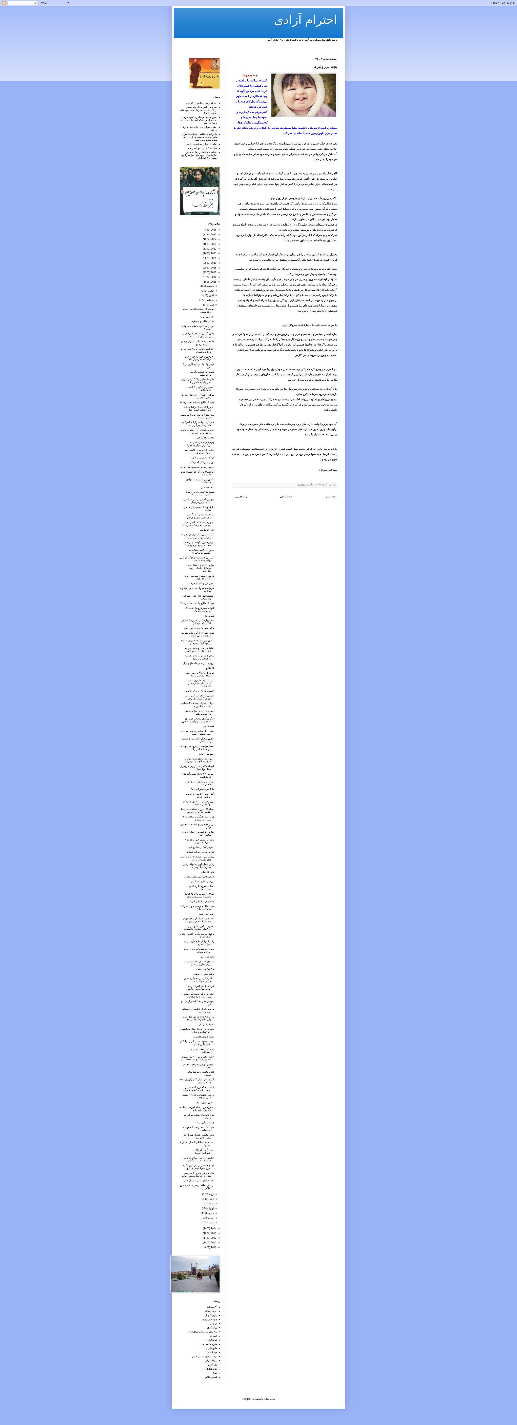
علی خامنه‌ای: (207, 872)
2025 (213, 234)
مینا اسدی (212, 1352)
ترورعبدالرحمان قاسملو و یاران (198, 663)
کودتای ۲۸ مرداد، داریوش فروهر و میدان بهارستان (197, 767)
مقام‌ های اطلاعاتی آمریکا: (201, 901)
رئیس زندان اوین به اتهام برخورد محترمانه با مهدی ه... (198, 866)
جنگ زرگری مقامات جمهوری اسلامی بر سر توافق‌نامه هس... (197, 720)
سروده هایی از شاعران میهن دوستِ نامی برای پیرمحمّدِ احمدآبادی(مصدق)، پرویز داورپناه (198, 120)
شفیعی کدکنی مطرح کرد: (201, 847)
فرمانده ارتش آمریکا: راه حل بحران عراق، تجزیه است (200, 987)
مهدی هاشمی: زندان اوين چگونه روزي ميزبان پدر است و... (198, 1167)
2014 (213, 1228)
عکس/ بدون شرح (205, 1102)
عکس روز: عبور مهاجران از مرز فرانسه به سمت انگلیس (198, 1159)
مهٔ (212, 1203)
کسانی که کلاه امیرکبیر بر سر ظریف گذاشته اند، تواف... (199, 697)
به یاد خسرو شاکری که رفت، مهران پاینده (199, 887)
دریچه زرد (212, 1323)
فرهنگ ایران (211, 1340)
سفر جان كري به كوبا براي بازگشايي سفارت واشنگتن (199, 927)
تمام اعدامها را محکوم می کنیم (201, 144)
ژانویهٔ (211, 1222)
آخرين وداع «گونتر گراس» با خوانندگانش (200, 388)
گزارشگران (211, 1368)
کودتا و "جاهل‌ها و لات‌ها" (202, 457)
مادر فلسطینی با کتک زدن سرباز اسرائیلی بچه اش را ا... (197, 381)
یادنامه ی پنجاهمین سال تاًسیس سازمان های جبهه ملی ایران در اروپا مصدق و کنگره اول (199, 155)
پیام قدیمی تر (240, 496)
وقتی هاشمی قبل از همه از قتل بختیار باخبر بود (198, 1136)
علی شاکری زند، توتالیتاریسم (202, 148)
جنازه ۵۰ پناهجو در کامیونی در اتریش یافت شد (199, 451)
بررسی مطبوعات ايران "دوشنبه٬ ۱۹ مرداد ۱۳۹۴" (198, 1096)
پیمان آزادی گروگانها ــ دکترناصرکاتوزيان (202, 1151)
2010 (213, 1247)
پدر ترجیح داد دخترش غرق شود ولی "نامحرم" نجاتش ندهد (198, 1018)
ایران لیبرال (211, 1311)
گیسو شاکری (210, 1377)
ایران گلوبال (211, 1315)
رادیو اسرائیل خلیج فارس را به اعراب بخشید (199, 943)
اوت (211, 304)
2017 (213, 272)
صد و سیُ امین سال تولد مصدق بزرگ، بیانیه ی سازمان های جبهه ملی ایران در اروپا (198, 110)
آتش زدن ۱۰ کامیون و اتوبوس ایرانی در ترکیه (199, 795)
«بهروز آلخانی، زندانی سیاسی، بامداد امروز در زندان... (198, 501)
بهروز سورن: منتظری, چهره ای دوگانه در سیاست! (198, 803)
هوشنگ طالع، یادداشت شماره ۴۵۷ (197, 603)
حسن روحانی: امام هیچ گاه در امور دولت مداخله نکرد (197, 559)
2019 (213, 262)
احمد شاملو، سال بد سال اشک (199, 1180)
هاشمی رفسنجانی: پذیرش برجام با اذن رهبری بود (197, 342)
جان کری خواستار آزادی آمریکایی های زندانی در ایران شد (197, 424)
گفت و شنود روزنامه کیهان (200, 852)
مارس (210, 1213)
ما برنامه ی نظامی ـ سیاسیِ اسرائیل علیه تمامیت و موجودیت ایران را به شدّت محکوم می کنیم (199, 137)
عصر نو (213, 1335)
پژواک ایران (211, 1360)
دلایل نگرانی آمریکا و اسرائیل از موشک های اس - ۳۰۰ (198, 335)
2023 (213, 244)
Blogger (247, 1399)
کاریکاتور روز (207, 956)
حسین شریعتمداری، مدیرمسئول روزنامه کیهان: (198, 950)
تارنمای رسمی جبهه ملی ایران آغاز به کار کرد (199, 577)
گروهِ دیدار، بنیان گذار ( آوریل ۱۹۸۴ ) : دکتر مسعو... (197, 1081)
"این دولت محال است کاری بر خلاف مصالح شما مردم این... (198, 760)
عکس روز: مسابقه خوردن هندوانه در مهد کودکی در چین (197, 642)
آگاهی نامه (212, 1307)
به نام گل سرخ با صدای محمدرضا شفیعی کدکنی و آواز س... (197, 810)
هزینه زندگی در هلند (204, 1122)
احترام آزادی (305, 19)
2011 (213, 1242)
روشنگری (212, 1327)
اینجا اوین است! (206, 913)
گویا (215, 1372)
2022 (213, 248)
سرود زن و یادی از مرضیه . (200, 583)
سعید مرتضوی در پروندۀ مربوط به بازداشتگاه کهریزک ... (197, 747)
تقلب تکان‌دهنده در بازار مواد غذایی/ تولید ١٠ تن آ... (200, 493)
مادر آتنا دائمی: (207, 530)
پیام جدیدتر (331, 496)
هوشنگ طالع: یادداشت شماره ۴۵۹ (197, 402)
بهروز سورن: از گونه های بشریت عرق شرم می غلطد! (197, 634)
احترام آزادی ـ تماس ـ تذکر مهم (201, 103)
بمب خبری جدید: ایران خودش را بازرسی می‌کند (198, 712)
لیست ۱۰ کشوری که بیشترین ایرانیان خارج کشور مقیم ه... (198, 1088)
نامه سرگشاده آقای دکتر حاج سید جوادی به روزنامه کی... (197, 431)
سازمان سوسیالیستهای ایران (202, 1331)
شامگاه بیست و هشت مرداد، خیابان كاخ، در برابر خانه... (199, 649)
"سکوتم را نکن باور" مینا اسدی (199, 691)
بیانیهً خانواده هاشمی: (203, 1036)
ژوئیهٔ (211, 1194)
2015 (213, 281)
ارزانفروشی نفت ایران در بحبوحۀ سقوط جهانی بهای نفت (197, 536)
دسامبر (210, 285)
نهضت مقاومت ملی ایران (204, 1356)
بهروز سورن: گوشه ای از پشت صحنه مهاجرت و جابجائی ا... (198, 544)
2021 (213, 253)
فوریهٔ (211, 1217)
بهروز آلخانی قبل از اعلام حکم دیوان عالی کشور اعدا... (199, 408)
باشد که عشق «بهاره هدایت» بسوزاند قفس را (199, 841)
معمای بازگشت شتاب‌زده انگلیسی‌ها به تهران (201, 551)
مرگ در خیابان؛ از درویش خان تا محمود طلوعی (198, 396)
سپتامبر (209, 300)
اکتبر (211, 295)
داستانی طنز (207, 487)
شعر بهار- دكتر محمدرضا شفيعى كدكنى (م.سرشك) (197, 622)
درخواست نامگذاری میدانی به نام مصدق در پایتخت (198, 818)
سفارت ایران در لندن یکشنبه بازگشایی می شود (199, 657)
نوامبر (210, 290)
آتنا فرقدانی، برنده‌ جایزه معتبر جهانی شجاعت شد (199, 980)
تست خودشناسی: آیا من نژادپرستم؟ (202, 373)
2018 (213, 267)
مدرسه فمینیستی (208, 1344)
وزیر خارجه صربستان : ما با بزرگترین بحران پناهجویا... (199, 444)
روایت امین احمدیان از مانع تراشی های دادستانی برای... (197, 858)
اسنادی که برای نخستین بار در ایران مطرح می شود (199, 963)
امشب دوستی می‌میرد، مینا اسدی (197, 467)
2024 (213, 239)
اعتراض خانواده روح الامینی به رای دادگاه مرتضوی (197, 350)
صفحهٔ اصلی (286, 496)
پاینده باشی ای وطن (204, 973)
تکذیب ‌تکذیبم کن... (204, 437)
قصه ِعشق (208, 726)
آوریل (211, 1208)
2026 (213, 229)
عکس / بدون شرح (205, 969)
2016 (213, 277)
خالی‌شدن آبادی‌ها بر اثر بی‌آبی (199, 628)
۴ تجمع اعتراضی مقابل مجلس (199, 876)
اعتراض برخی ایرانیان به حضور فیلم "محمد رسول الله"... (198, 358)
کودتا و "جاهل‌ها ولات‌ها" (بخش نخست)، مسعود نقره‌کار (199, 895)
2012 (213, 1237)
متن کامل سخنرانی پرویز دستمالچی (201, 1050)
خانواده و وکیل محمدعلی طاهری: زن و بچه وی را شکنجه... (197, 995)
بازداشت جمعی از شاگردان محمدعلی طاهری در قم (200, 516)
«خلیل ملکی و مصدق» (203, 321)
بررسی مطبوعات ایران (202, 881)
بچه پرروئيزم (207, 316)
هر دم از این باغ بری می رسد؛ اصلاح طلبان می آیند (199, 674)
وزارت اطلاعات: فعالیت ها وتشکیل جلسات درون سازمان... (200, 568)
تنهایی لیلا (209, 615)
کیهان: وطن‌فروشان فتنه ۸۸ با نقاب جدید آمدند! (199, 609)
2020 (213, 258)
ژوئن (211, 1199)
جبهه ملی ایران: (206, 753)
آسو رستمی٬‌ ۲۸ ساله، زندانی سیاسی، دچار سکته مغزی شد (197, 524)
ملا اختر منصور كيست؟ (202, 789)
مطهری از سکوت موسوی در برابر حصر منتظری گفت (197, 732)
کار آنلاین (212, 1364)
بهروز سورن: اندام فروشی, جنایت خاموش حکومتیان (197, 1108)
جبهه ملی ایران (209, 1319)
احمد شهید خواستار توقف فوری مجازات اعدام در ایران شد (198, 920)
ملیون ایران (211, 1348)
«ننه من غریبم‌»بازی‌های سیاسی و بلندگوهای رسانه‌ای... (197, 1030)
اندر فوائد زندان (206, 1024)
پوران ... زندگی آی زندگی (201, 462)
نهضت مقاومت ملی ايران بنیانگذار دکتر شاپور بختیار (197, 1043)
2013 (213, 1233)
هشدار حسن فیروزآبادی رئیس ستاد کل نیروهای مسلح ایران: (198, 1174)
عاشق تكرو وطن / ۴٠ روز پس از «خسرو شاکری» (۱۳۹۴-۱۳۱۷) (197, 1058)
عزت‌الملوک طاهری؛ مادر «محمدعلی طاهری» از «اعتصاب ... (201, 683)
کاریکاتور (209, 668)
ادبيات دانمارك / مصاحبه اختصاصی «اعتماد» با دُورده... (197, 705)
